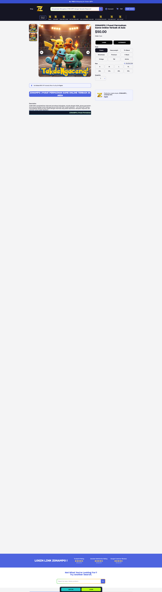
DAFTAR (71, 589)
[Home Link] (40, 9)
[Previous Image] (42, 52)
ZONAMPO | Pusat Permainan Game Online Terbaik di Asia (60, 94)
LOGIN (104, 42)
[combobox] (75, 9)
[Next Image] (88, 52)
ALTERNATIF (122, 42)
